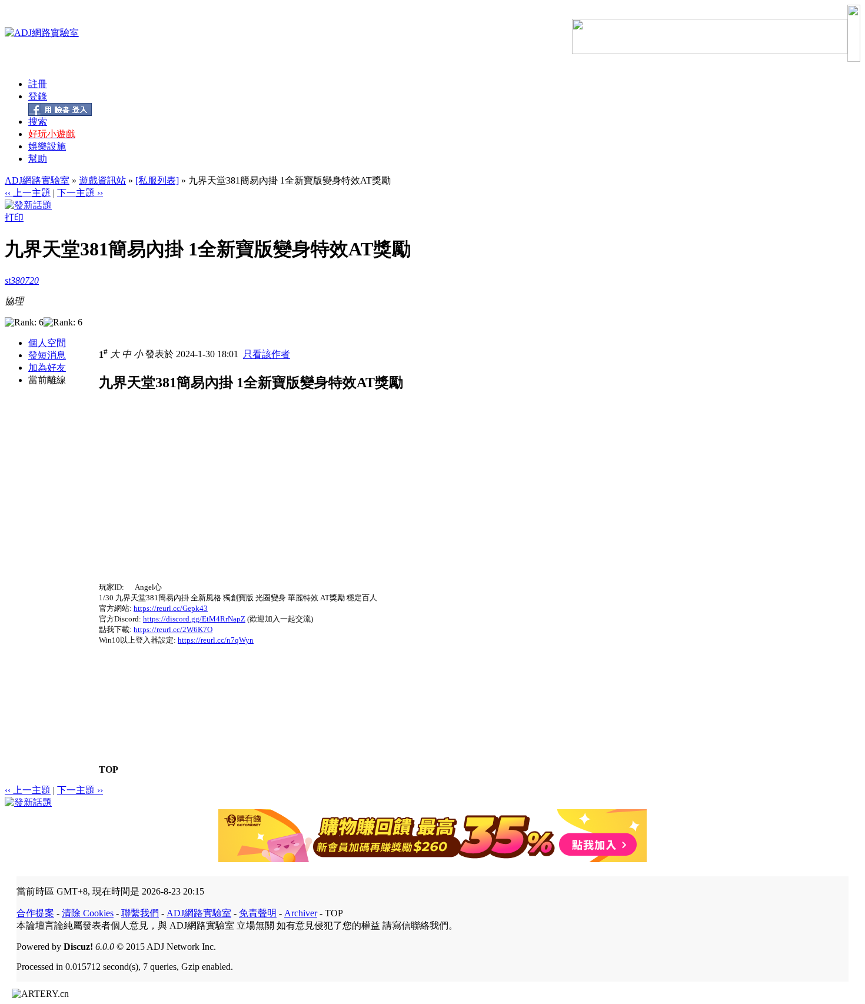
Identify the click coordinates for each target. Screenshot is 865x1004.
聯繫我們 (140, 913)
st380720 (22, 280)
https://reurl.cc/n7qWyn (216, 640)
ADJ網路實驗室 (37, 180)
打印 (14, 217)
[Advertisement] (198, 499)
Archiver (300, 913)
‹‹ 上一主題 (28, 193)
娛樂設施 (47, 146)
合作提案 (35, 913)
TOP (108, 769)
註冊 (37, 84)
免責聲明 (258, 913)
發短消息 (47, 355)
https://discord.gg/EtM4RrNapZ (194, 618)
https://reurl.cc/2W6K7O (173, 629)
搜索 (37, 122)
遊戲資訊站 (102, 180)
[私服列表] (157, 180)
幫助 (37, 159)
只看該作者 (266, 355)
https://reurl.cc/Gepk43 (171, 608)
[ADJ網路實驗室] (42, 33)
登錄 (37, 96)
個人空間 (47, 343)
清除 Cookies (88, 913)
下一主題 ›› (80, 193)
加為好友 (47, 368)
